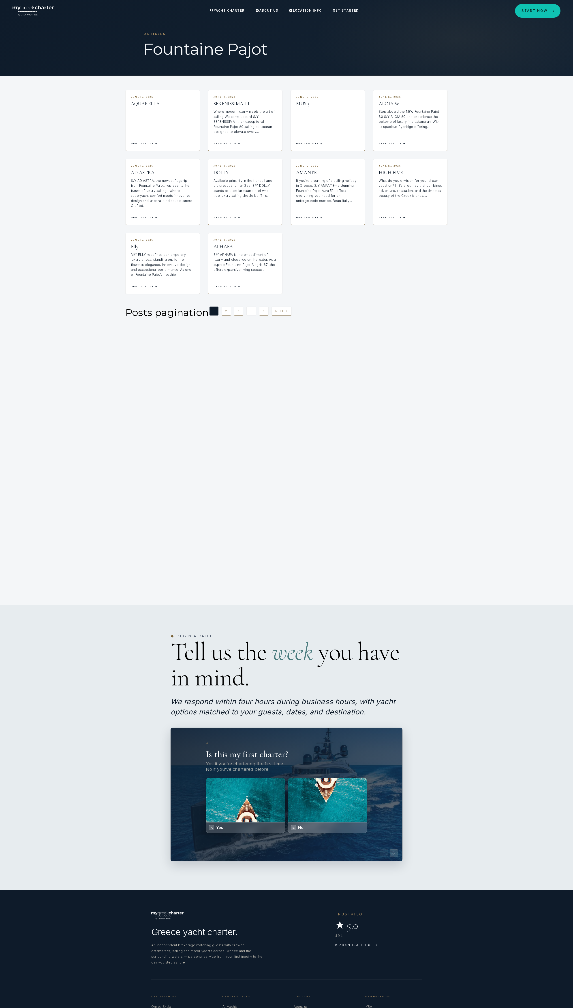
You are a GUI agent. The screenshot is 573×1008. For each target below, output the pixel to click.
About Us (268, 10)
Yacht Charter (229, 10)
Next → (281, 311)
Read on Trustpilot (356, 945)
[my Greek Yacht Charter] (33, 11)
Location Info (307, 10)
